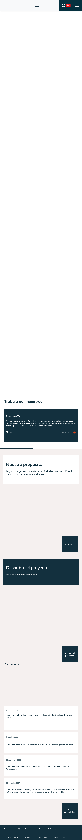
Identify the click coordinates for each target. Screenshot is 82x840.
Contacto (8, 829)
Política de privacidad (11, 837)
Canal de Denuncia (59, 837)
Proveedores (29, 829)
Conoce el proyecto (70, 654)
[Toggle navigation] (36, 5)
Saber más (67, 432)
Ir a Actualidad (69, 810)
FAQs (18, 829)
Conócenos (69, 544)
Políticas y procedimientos (58, 829)
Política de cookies (41, 837)
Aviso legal (27, 837)
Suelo (41, 829)
